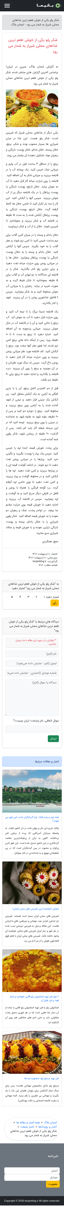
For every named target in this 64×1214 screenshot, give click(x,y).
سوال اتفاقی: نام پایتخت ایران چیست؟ (36, 721)
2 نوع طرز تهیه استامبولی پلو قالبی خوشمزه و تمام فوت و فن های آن (34, 998)
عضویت (52, 1184)
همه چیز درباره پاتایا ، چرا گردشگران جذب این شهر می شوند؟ (32, 819)
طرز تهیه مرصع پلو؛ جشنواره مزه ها (42, 1078)
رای (55, 603)
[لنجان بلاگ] (49, 5)
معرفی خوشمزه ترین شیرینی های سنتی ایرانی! (36, 909)
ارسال (53, 738)
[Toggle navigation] (7, 5)
